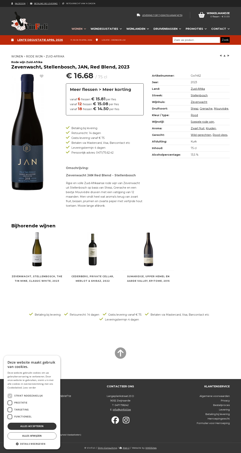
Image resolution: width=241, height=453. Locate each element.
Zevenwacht (199, 102)
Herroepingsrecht (219, 418)
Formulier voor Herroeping (213, 423)
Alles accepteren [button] (31, 426)
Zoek (225, 40)
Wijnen (17, 56)
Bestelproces (221, 405)
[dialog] (32, 402)
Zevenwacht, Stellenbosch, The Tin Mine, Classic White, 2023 (37, 278)
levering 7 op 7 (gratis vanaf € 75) (162, 15)
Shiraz (194, 108)
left (220, 55)
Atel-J (126, 448)
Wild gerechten (201, 135)
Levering (224, 409)
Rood (194, 115)
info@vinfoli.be (122, 409)
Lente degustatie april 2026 (40, 40)
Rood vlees (220, 135)
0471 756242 (122, 405)
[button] (32, 443)
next (228, 55)
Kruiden (211, 128)
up (224, 55)
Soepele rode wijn (202, 121)
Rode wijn (34, 56)
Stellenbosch (199, 95)
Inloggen (20, 3)
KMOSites (151, 448)
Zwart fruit (197, 128)
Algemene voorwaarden (215, 395)
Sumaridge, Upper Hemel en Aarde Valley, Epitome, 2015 (148, 278)
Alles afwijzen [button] (32, 435)
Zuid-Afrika (55, 56)
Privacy (225, 400)
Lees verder (29, 387)
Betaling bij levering (46, 3)
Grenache (206, 108)
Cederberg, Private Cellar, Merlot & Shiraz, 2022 (92, 278)
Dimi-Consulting (107, 448)
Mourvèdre (221, 108)
